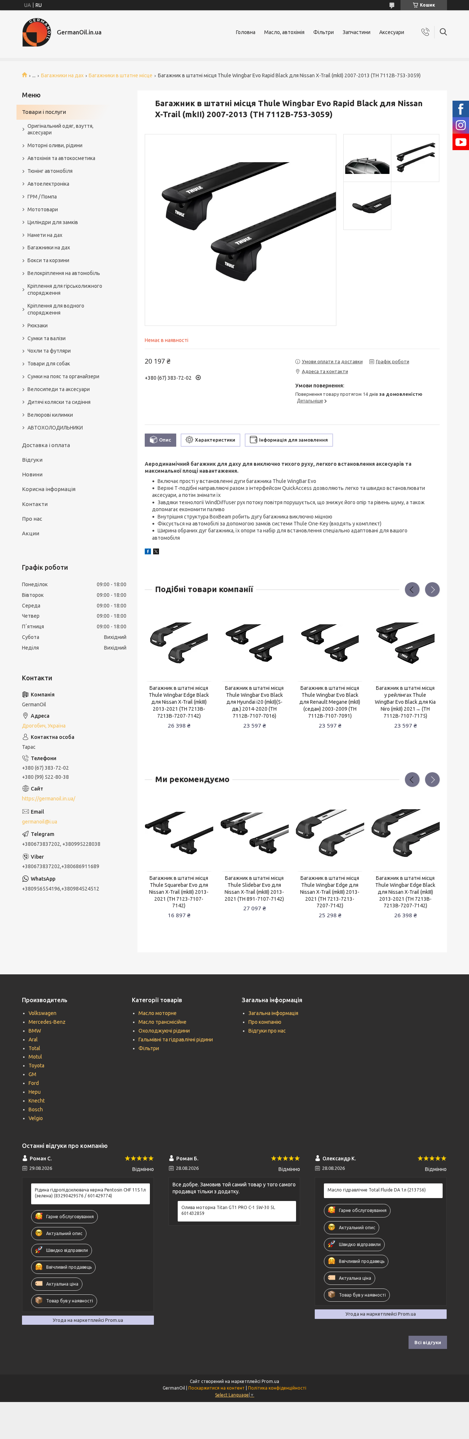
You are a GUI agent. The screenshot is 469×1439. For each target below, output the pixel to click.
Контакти (35, 504)
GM (32, 1074)
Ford (34, 1083)
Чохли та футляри (49, 351)
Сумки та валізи (46, 338)
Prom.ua (270, 1381)
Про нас (32, 519)
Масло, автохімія (284, 32)
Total (34, 1048)
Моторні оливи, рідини (54, 145)
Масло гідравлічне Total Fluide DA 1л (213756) (377, 1189)
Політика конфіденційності (277, 1388)
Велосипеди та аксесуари (58, 389)
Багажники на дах (62, 75)
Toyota (36, 1065)
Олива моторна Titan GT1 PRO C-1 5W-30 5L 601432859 (228, 1210)
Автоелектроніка (48, 184)
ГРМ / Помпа (42, 197)
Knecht (37, 1101)
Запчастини (356, 32)
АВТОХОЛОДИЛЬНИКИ (55, 428)
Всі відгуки (427, 1342)
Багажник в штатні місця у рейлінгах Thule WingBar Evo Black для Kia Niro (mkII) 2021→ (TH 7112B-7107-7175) (405, 702)
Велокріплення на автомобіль (63, 273)
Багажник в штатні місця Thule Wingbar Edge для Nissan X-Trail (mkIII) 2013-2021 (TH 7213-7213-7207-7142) (329, 892)
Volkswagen (42, 1013)
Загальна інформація (273, 1013)
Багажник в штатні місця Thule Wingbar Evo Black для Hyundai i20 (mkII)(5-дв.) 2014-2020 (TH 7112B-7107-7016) (254, 702)
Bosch (36, 1109)
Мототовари (42, 209)
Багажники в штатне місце (120, 75)
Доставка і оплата (46, 445)
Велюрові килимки (50, 415)
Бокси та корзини (48, 260)
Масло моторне (158, 1013)
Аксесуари (391, 32)
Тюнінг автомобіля (50, 171)
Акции (30, 533)
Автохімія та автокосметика (61, 158)
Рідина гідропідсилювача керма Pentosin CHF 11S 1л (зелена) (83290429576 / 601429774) (90, 1192)
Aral (33, 1039)
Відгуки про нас (267, 1031)
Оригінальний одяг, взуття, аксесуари (60, 129)
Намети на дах (44, 235)
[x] (156, 552)
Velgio (36, 1118)
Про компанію (264, 1022)
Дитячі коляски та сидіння (59, 402)
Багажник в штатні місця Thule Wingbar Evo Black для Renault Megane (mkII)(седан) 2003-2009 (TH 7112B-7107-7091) (329, 702)
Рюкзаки (37, 325)
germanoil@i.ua (39, 822)
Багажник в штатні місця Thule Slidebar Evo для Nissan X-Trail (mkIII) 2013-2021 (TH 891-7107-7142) (254, 888)
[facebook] (148, 552)
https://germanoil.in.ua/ (48, 799)
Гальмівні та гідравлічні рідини (176, 1039)
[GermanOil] (36, 32)
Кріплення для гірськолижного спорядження (64, 289)
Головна (245, 32)
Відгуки (32, 460)
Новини (32, 474)
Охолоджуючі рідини (164, 1031)
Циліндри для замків (52, 222)
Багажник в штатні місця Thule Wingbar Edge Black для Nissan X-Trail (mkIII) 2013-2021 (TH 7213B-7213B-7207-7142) (179, 702)
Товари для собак (48, 364)
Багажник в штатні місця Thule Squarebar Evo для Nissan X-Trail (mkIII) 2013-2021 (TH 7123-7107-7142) (178, 892)
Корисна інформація (48, 489)
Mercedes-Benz (47, 1022)
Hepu (35, 1092)
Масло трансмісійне (163, 1022)
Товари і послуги (44, 112)
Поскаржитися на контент (216, 1388)
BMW (35, 1031)
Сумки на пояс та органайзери (63, 376)
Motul (35, 1057)
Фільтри (323, 32)
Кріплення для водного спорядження (55, 309)
